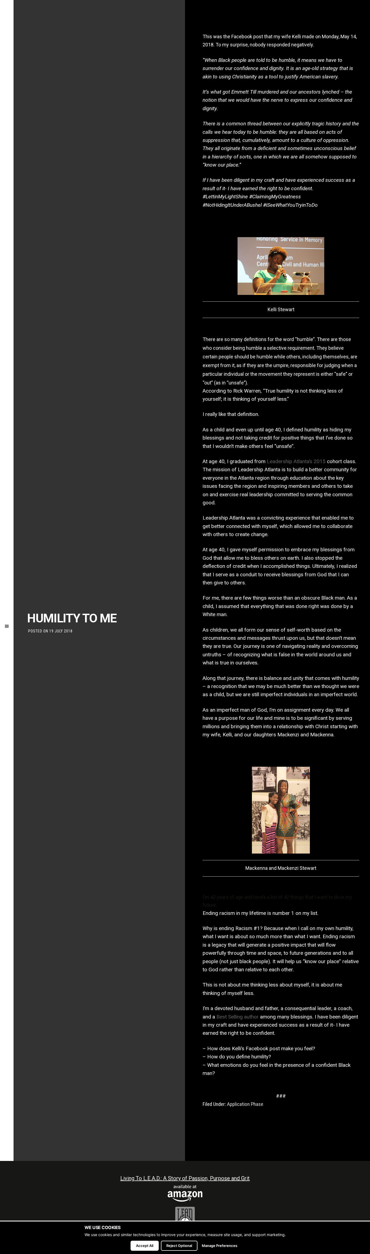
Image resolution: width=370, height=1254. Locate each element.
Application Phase (245, 1104)
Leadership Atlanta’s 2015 (296, 461)
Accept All (144, 1245)
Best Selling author (237, 1017)
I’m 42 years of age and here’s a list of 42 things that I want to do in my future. (277, 901)
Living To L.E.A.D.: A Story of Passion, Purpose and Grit (185, 1178)
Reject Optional (179, 1245)
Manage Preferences (219, 1245)
